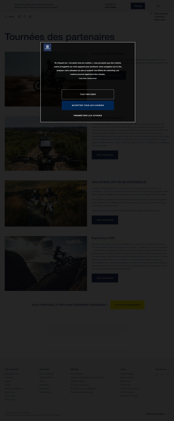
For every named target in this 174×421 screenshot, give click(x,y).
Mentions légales (92, 78)
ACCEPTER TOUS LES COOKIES (88, 105)
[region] (87, 82)
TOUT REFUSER (88, 94)
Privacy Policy (83, 78)
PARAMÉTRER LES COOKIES (88, 115)
